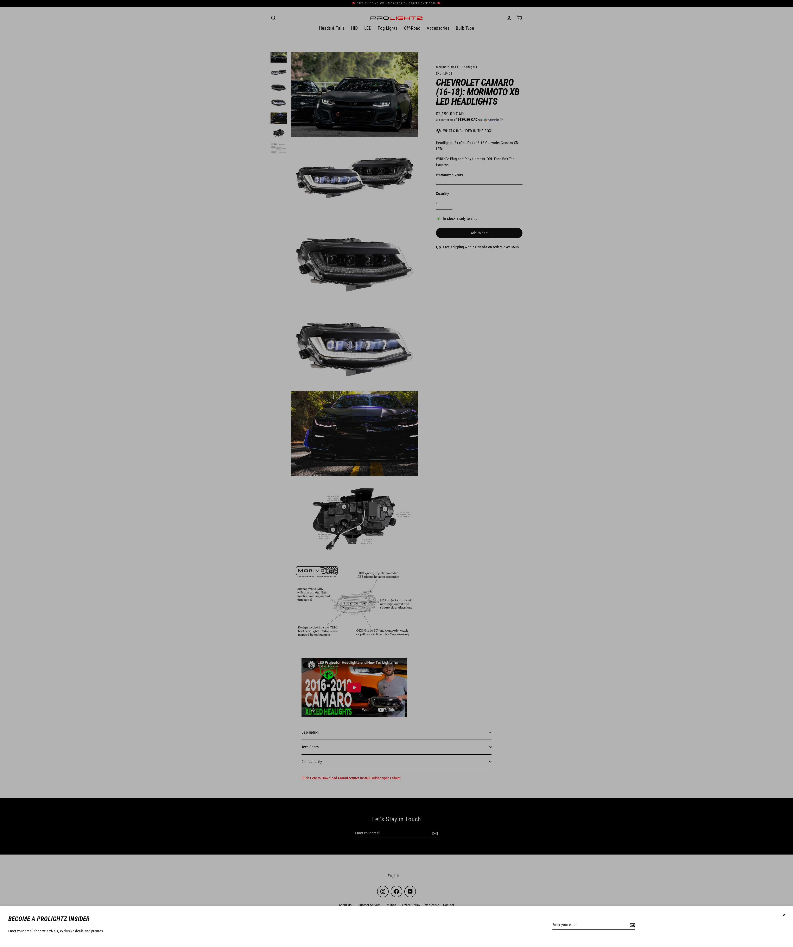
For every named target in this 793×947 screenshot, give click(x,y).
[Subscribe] (631, 925)
